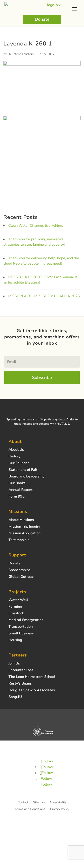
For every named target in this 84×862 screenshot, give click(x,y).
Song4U (15, 697)
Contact (22, 802)
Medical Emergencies (26, 620)
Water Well (18, 600)
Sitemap (39, 802)
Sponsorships (19, 570)
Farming (15, 607)
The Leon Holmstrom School (32, 677)
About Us (16, 450)
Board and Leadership (26, 477)
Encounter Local (21, 671)
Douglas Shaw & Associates (32, 691)
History (14, 457)
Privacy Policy (59, 809)
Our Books (17, 483)
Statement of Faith (24, 470)
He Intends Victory (21, 54)
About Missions (21, 520)
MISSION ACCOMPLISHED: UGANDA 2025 (44, 296)
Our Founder (19, 463)
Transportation (21, 627)
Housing (15, 640)
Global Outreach (22, 577)
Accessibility (58, 802)
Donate (42, 19)
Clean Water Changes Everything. (35, 225)
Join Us (14, 664)
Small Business (21, 634)
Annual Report (20, 490)
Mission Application (25, 534)
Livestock (16, 614)
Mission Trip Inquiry (24, 527)
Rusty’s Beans (20, 684)
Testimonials (19, 540)
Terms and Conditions (30, 809)
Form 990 (17, 497)
